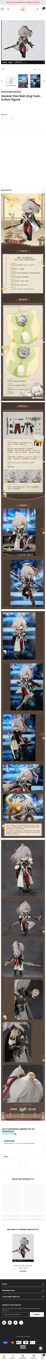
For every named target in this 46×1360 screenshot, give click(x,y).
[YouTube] (15, 1323)
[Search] (8, 9)
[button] (39, 69)
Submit (37, 1314)
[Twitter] (6, 144)
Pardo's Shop (25, 1336)
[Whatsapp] (10, 144)
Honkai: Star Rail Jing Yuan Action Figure (23, 1267)
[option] (23, 2)
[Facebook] (2, 144)
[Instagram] (4, 1323)
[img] (24, 1131)
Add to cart (23, 127)
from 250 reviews (8, 1134)
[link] (11, 1216)
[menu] (2, 9)
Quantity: (4, 114)
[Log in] (37, 9)
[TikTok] (10, 1323)
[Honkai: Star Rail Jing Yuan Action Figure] (23, 1248)
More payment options (23, 138)
